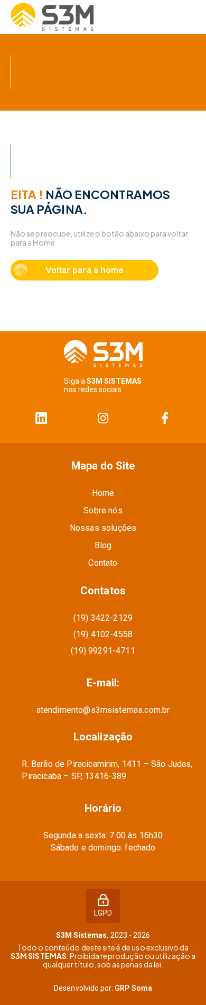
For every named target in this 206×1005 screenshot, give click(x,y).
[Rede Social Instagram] (103, 418)
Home (103, 493)
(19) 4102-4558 (103, 634)
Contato (102, 563)
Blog (103, 545)
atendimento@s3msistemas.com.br (103, 710)
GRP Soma (133, 988)
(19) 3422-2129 (103, 618)
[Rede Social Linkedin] (41, 418)
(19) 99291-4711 (103, 651)
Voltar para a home (84, 270)
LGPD (103, 913)
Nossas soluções (103, 528)
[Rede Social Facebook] (164, 418)
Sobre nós (102, 510)
